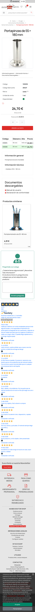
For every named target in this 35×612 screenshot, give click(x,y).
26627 (25, 88)
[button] (24, 1)
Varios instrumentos (7, 25)
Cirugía (20, 21)
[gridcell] (7, 143)
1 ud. (24, 95)
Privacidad (21, 596)
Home (13, 21)
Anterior (3, 319)
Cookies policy (11, 596)
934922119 (15, 1)
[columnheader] (7, 139)
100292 (25, 84)
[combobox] (21, 1)
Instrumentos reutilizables (16, 23)
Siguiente (9, 319)
